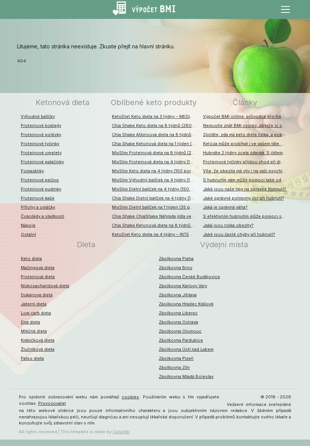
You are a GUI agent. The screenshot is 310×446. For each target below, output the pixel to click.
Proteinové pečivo (40, 180)
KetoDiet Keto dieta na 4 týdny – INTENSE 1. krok (155, 234)
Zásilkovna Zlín (174, 367)
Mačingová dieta (37, 267)
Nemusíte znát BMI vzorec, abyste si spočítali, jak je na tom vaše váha (246, 125)
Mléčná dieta (34, 331)
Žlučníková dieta (37, 349)
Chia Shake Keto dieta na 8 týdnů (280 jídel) (155, 125)
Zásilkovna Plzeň (176, 358)
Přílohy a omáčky (38, 207)
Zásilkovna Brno (175, 267)
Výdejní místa (224, 244)
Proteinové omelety (41, 152)
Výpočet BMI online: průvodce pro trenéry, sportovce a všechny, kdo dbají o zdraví (246, 116)
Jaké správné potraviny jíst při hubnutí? (243, 198)
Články (244, 102)
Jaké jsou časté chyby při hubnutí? (239, 234)
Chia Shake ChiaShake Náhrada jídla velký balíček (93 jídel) (155, 216)
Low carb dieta (36, 313)
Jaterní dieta (33, 304)
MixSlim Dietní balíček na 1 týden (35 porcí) (155, 207)
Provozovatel (52, 403)
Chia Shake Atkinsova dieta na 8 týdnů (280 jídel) (155, 134)
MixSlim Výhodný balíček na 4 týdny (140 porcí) (155, 180)
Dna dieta (30, 322)
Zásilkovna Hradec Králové (186, 304)
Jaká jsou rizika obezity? (228, 225)
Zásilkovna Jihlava (178, 294)
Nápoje (28, 225)
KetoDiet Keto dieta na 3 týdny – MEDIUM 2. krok (155, 116)
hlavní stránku (157, 46)
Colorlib (121, 431)
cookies (130, 397)
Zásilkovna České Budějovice (189, 276)
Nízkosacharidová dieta (45, 285)
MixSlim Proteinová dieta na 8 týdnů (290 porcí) (155, 152)
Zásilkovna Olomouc (180, 331)
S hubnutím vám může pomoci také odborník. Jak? (246, 180)
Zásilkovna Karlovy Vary (183, 285)
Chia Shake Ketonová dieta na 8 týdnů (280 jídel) (155, 225)
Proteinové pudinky (41, 189)
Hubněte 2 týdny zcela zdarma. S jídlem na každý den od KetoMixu (246, 152)
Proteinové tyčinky (40, 143)
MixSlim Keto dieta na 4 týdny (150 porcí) (154, 170)
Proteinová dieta (38, 276)
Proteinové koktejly (41, 125)
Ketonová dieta (62, 102)
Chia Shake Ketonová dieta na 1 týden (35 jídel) (155, 143)
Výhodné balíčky (38, 116)
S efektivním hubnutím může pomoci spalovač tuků (246, 216)
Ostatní (28, 234)
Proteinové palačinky (42, 161)
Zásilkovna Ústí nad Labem (186, 349)
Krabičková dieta (37, 340)
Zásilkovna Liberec (178, 313)
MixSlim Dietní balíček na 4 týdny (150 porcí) (155, 189)
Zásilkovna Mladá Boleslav (186, 376)
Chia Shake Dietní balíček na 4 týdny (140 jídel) (155, 198)
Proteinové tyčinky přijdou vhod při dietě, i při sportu (246, 161)
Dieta (86, 244)
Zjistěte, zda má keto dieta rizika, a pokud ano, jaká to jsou (246, 134)
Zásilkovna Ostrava (178, 322)
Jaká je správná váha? (225, 207)
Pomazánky (32, 170)
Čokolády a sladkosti (42, 216)
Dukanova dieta (37, 294)
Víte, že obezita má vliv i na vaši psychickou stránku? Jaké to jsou (246, 170)
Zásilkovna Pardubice (181, 340)
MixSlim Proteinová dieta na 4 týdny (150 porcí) (155, 161)
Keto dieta (31, 258)
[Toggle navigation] (285, 9)
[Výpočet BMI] (147, 9)
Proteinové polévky (41, 134)
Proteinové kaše (37, 198)
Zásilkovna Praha (176, 258)
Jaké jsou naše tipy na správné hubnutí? (244, 189)
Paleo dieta (32, 358)
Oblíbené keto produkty (154, 102)
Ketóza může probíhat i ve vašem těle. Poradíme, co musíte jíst (246, 143)
